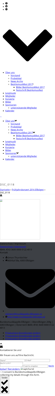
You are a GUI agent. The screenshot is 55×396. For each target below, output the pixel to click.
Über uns (10, 72)
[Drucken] (1, 195)
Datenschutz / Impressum (13, 246)
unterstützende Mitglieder (24, 107)
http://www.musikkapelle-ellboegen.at (26, 316)
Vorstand (15, 75)
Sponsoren (10, 104)
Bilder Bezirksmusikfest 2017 (30, 87)
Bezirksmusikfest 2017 (22, 84)
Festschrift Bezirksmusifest (29, 90)
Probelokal (16, 78)
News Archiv (17, 81)
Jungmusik (10, 93)
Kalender (9, 110)
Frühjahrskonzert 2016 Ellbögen (28, 189)
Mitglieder (10, 96)
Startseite (5, 189)
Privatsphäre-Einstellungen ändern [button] (22, 332)
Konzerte (9, 98)
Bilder (8, 101)
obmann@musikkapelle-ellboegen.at (23, 313)
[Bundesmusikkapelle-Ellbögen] (1, 115)
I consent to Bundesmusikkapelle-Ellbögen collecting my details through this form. (22, 373)
